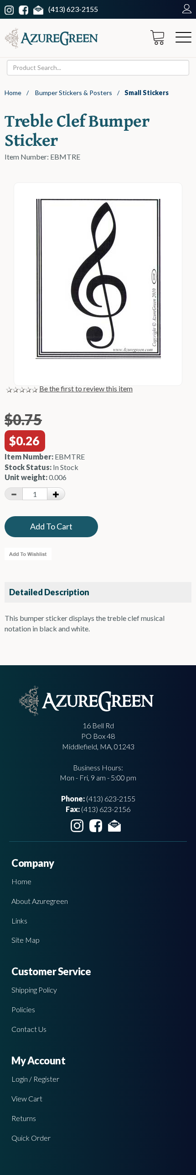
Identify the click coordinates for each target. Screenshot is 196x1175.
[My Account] (184, 9)
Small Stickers (146, 92)
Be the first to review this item (86, 388)
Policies (23, 1009)
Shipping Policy (34, 989)
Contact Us (28, 1029)
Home (13, 92)
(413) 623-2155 (73, 9)
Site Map (25, 939)
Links (19, 920)
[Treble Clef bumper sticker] (98, 356)
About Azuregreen (39, 901)
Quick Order (31, 1137)
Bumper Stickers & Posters (73, 92)
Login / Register (35, 1078)
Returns (23, 1118)
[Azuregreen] (51, 38)
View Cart (26, 1098)
